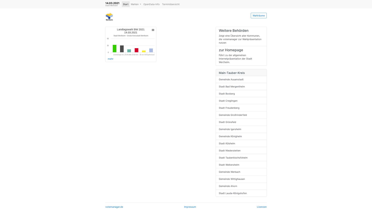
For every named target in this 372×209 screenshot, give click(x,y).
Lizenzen (262, 206)
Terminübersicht (171, 4)
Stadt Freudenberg (229, 107)
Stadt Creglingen (228, 100)
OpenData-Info (151, 4)
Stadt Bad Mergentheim (232, 86)
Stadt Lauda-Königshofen (233, 193)
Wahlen (135, 4)
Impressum (190, 206)
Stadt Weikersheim (229, 164)
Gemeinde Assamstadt (231, 79)
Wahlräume (259, 15)
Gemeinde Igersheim (230, 129)
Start (125, 4)
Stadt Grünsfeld (227, 122)
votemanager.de (114, 206)
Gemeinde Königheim (230, 136)
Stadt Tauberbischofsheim (233, 157)
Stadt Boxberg (227, 93)
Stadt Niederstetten (229, 150)
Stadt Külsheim (227, 143)
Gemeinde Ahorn (228, 186)
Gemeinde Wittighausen (232, 179)
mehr (110, 58)
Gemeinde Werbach (229, 171)
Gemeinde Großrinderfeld (233, 114)
